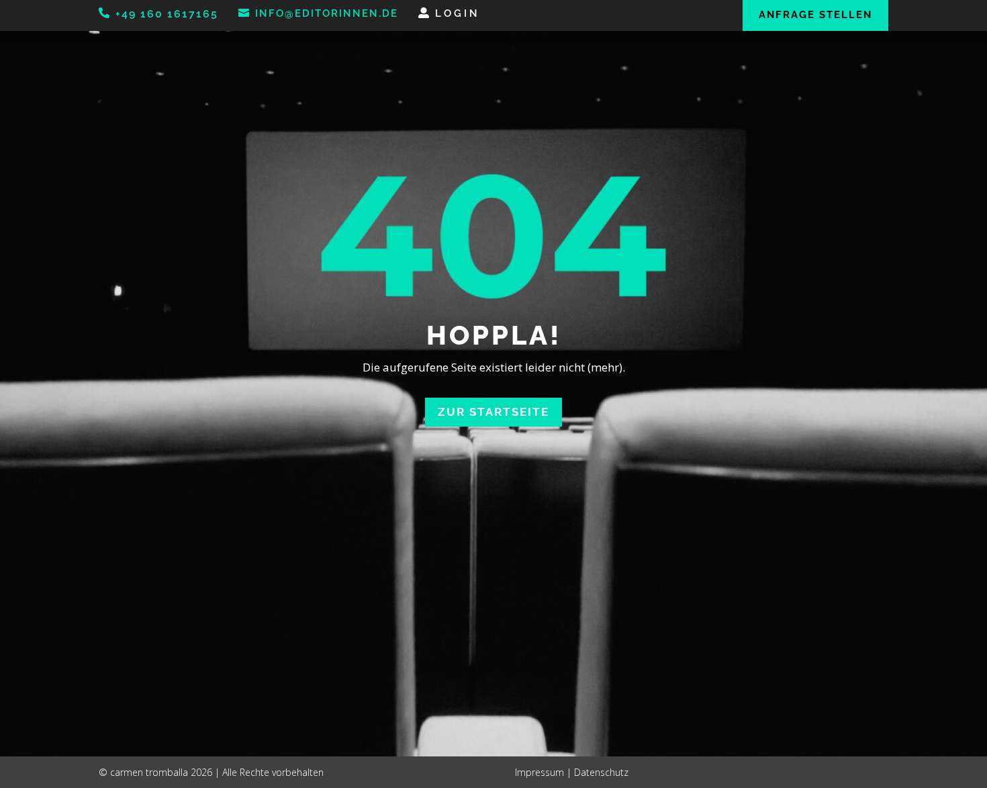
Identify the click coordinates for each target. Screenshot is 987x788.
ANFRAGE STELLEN (815, 15)
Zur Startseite (493, 412)
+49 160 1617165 (166, 13)
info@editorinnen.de (326, 13)
